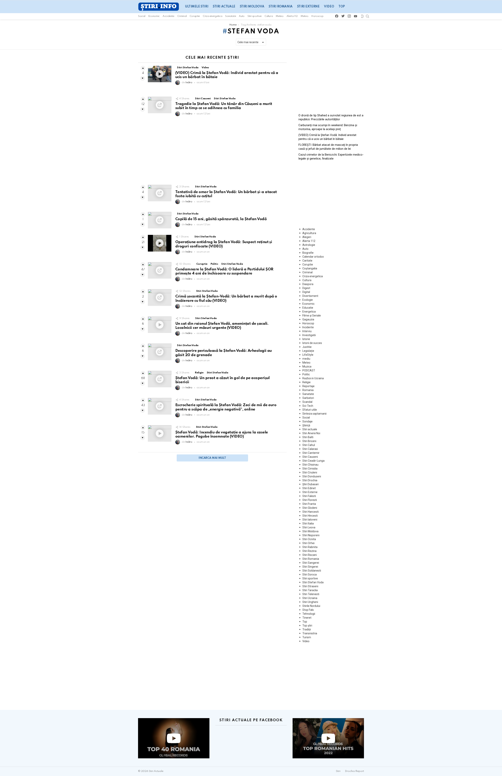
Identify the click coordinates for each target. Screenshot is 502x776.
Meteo (279, 16)
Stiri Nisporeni (310, 535)
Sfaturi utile (309, 409)
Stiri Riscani (309, 554)
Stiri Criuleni (309, 472)
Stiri (338, 771)
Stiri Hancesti (310, 511)
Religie (199, 372)
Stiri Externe (308, 6)
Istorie (306, 339)
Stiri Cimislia (309, 468)
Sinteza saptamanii (314, 413)
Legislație (308, 350)
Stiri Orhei (308, 543)
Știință (306, 425)
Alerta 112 (292, 16)
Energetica (309, 311)
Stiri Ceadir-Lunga (313, 460)
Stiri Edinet (309, 488)
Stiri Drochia (309, 480)
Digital (306, 292)
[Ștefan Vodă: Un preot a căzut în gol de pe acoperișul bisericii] (159, 379)
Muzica (306, 366)
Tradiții (306, 629)
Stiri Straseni (310, 586)
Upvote (143, 68)
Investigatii (309, 335)
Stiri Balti (307, 437)
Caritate (307, 260)
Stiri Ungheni (310, 602)
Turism (306, 637)
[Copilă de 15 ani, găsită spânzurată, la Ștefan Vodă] (159, 220)
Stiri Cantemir (310, 452)
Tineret (306, 617)
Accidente (168, 16)
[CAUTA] (367, 16)
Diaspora (307, 284)
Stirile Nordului (311, 605)
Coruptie (195, 16)
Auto (242, 16)
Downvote (142, 78)
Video (329, 6)
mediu (306, 358)
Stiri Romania (281, 6)
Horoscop (317, 16)
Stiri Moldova (252, 6)
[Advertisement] (212, 151)
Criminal (182, 16)
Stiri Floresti (309, 500)
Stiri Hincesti (310, 515)
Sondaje (307, 421)
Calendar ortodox (313, 256)
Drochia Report (354, 771)
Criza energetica (212, 16)
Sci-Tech (307, 405)
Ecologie (307, 299)
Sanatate (230, 16)
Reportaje (308, 386)
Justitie (307, 346)
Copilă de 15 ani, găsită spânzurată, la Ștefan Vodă (220, 219)
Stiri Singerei (310, 566)
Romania (308, 390)
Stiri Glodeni (309, 507)
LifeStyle (307, 354)
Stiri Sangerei (310, 562)
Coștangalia (309, 268)
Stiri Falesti (309, 496)
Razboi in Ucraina (313, 378)
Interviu (307, 331)
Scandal (307, 401)
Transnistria (309, 633)
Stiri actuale (224, 6)
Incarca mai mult (212, 458)
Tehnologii (308, 613)
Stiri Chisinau (310, 464)
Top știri (307, 625)
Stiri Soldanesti (311, 570)
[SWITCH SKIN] (362, 16)
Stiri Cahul (308, 445)
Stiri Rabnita (309, 547)
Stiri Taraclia (310, 590)
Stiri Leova (308, 527)
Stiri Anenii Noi (311, 433)
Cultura (269, 16)
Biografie (308, 252)
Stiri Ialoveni (309, 519)
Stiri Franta (309, 503)
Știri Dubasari (310, 484)
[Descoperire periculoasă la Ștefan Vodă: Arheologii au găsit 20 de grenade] (159, 352)
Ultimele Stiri (196, 6)
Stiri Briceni (309, 441)
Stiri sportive (254, 16)
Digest (306, 288)
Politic (214, 264)
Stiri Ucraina (309, 598)
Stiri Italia (308, 523)
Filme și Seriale (311, 315)
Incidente (308, 327)
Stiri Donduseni (311, 476)
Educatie (307, 307)
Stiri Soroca (309, 574)
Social (141, 16)
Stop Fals (308, 609)
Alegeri (306, 237)
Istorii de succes (312, 343)
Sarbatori (308, 397)
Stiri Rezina (309, 551)
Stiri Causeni (203, 98)
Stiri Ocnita (309, 539)
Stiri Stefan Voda (187, 67)
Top (341, 6)
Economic (154, 16)
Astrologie (308, 244)
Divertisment (310, 295)
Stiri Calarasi (310, 448)
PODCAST (308, 370)
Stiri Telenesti (310, 594)
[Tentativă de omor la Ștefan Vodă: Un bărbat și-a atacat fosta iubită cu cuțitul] (159, 193)
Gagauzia (308, 319)
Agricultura (309, 233)
